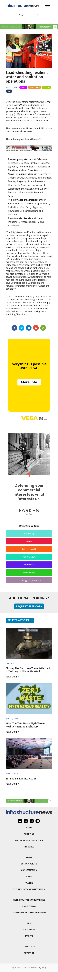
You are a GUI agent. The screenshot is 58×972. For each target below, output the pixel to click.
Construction (29, 870)
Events (29, 541)
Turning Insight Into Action (21, 778)
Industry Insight (29, 549)
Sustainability (29, 572)
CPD (29, 923)
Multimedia (29, 564)
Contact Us (29, 946)
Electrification (34, 87)
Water (29, 882)
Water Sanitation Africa (29, 840)
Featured (46, 87)
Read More (11, 676)
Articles (23, 87)
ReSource (29, 846)
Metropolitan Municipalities (29, 899)
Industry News (29, 556)
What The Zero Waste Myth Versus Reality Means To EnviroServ (25, 725)
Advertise (29, 953)
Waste (29, 876)
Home (29, 827)
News (9, 91)
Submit (39, 15)
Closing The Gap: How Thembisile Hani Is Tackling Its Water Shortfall (28, 670)
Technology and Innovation (29, 580)
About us (29, 834)
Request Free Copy (29, 606)
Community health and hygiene (29, 912)
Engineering (29, 533)
